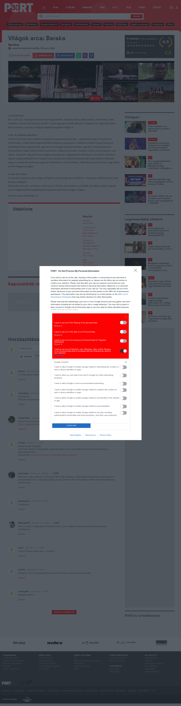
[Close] (136, 271)
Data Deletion (75, 435)
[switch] (123, 322)
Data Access (90, 435)
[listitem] (90, 316)
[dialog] (90, 353)
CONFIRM (71, 426)
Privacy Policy (105, 435)
